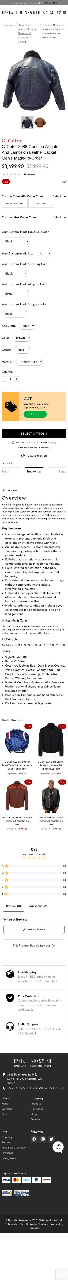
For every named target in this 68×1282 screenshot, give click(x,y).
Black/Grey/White (14, 203)
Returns (6, 1142)
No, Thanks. (41, 203)
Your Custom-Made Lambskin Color (25, 232)
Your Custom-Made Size (17, 253)
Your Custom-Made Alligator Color (24, 284)
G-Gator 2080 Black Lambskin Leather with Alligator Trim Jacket (51, 821)
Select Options (34, 433)
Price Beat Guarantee (14, 1147)
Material (7, 362)
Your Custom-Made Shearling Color (25, 264)
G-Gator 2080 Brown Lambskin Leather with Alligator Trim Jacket (17, 821)
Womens (7, 1108)
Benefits (35, 1119)
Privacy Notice (10, 1157)
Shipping (7, 1137)
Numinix (43, 1223)
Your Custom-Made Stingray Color (24, 304)
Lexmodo (33, 1227)
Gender (6, 350)
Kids (4, 1113)
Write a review (36, 929)
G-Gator (12, 140)
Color (5, 337)
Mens (5, 1103)
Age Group (9, 325)
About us (36, 1103)
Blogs (34, 1113)
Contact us (37, 1108)
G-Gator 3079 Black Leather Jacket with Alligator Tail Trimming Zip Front (51, 765)
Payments (7, 1152)
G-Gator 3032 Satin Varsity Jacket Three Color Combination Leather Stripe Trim (17, 765)
